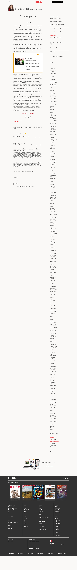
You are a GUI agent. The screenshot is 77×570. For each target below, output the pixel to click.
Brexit (25, 505)
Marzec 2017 (52, 244)
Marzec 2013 (52, 319)
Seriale (40, 509)
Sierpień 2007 (53, 424)
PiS (9, 524)
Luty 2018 (52, 227)
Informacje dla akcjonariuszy (34, 548)
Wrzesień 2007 (53, 423)
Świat (25, 503)
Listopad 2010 (53, 363)
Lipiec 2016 (52, 256)
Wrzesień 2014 (53, 291)
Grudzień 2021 (53, 154)
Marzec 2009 (52, 394)
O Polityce (10, 546)
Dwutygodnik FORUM (11, 553)
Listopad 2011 (53, 344)
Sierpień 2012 (53, 330)
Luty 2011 (52, 358)
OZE (25, 523)
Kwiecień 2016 (53, 261)
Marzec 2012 (52, 338)
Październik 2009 (53, 383)
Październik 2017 (53, 233)
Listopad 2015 (53, 269)
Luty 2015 (52, 283)
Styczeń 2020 (53, 191)
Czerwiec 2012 (53, 333)
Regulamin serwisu (32, 539)
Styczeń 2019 (53, 209)
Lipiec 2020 (52, 181)
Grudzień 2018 (53, 211)
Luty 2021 (52, 170)
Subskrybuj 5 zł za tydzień (48, 466)
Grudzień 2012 (53, 324)
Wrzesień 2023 (53, 122)
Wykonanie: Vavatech (50, 553)
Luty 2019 (52, 208)
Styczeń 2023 (53, 134)
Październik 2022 (53, 139)
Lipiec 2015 (52, 275)
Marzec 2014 (52, 300)
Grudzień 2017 (53, 230)
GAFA (25, 524)
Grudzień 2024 (53, 98)
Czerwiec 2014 (53, 296)
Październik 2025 (53, 82)
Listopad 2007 (53, 420)
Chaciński (57, 509)
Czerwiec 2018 (53, 220)
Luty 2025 (52, 95)
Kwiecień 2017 (53, 242)
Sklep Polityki (57, 535)
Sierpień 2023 (53, 123)
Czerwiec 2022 (53, 145)
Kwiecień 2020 (53, 186)
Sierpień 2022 (53, 142)
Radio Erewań (53, 439)
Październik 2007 (53, 421)
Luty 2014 (52, 302)
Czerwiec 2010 (53, 371)
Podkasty (56, 526)
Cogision (40, 553)
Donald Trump (26, 508)
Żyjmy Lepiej (10, 512)
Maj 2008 (52, 410)
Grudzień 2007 (53, 418)
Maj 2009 (52, 391)
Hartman (56, 506)
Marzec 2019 (52, 206)
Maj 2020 (52, 184)
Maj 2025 (52, 90)
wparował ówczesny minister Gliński (25, 89)
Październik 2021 (53, 158)
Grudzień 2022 (53, 136)
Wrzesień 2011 (53, 347)
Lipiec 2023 (52, 125)
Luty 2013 (52, 321)
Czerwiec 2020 (53, 183)
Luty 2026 (52, 76)
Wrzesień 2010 (53, 366)
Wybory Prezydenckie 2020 (13, 522)
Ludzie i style (57, 520)
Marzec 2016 (52, 263)
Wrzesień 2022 (53, 140)
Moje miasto (57, 524)
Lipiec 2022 (52, 143)
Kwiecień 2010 (53, 374)
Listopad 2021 (53, 156)
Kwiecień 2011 (53, 355)
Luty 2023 (52, 132)
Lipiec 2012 (52, 332)
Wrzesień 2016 (53, 253)
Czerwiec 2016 (53, 258)
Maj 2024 (52, 109)
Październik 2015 (53, 271)
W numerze (10, 503)
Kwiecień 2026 (53, 73)
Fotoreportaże (57, 528)
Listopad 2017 (53, 231)
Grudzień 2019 (53, 192)
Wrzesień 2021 (53, 159)
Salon (9, 511)
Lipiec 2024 (52, 106)
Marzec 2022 (52, 150)
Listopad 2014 (53, 288)
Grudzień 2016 (53, 249)
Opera (52, 434)
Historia (56, 518)
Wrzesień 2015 (53, 272)
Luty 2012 (52, 340)
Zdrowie (41, 523)
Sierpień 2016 (53, 255)
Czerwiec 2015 (53, 277)
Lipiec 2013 (52, 313)
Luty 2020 (52, 189)
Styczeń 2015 (53, 285)
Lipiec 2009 (52, 388)
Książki (40, 505)
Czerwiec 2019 (53, 201)
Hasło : (17, 180)
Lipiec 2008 (52, 407)
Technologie (41, 526)
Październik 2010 (53, 365)
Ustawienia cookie (32, 546)
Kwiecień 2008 (53, 412)
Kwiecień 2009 (53, 393)
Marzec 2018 (52, 225)
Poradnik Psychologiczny (13, 508)
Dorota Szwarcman (16, 136)
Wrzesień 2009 (53, 385)
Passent (56, 505)
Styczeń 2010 (53, 379)
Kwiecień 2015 (53, 280)
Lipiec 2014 (52, 294)
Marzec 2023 (52, 131)
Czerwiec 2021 (53, 164)
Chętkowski (57, 511)
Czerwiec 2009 (53, 390)
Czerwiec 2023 (53, 126)
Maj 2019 (52, 203)
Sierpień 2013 (53, 311)
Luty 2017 (52, 245)
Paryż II (51, 448)
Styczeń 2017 (53, 247)
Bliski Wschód (26, 509)
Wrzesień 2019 (53, 197)
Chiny (25, 512)
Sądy (9, 530)
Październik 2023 (53, 120)
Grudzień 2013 (53, 305)
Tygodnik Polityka (11, 505)
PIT (24, 520)
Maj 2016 (52, 260)
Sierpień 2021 (53, 161)
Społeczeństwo (57, 521)
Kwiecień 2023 (53, 129)
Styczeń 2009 (53, 398)
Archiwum (57, 529)
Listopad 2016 (53, 250)
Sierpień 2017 (53, 236)
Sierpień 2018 (53, 217)
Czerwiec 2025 (53, 89)
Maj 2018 (52, 222)
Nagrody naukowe (42, 529)
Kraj (9, 520)
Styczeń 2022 (53, 153)
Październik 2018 (53, 214)
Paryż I (51, 446)
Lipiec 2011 (52, 351)
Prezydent (10, 528)
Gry (40, 514)
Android (52, 543)
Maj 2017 (52, 241)
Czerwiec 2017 (53, 239)
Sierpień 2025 (53, 85)
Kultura (40, 503)
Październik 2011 (53, 346)
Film (40, 508)
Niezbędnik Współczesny (12, 509)
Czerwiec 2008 (53, 409)
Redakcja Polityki (11, 539)
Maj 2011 (52, 354)
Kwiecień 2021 (53, 167)
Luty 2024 (52, 114)
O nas (56, 534)
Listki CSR (26, 526)
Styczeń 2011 (52, 360)
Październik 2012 (53, 327)
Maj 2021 (52, 165)
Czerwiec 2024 (53, 107)
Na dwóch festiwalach (57, 18)
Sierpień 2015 (53, 274)
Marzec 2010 (52, 376)
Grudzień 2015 (53, 267)
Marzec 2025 (52, 93)
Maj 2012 (52, 335)
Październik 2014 (53, 289)
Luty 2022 (52, 151)
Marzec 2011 (52, 357)
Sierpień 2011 (52, 349)
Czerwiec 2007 (53, 427)
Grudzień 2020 (53, 173)
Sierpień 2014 (53, 292)
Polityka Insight (20, 553)
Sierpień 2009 (53, 387)
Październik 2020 (53, 176)
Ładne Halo (42, 553)
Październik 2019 (53, 195)
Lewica (9, 525)
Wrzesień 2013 (53, 310)
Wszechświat (41, 524)
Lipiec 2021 (52, 162)
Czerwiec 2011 (53, 352)
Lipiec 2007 (52, 426)
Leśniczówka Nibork (30, 553)
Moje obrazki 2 (53, 445)
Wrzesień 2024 (53, 103)
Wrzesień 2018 (53, 216)
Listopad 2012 (53, 325)
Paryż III (51, 451)
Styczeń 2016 (53, 266)
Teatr (40, 512)
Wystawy (41, 511)
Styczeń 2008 (53, 416)
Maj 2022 (52, 147)
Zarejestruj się (31, 186)
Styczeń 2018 (53, 228)
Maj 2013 (52, 316)
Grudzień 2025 (53, 79)
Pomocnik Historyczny (12, 506)
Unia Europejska (27, 506)
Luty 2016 (52, 264)
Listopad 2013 (53, 307)
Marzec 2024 (52, 112)
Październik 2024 (53, 101)
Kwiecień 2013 (53, 318)
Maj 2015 (52, 278)
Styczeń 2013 (53, 322)
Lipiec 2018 (52, 219)
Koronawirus (10, 516)
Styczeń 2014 (53, 303)
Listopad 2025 (53, 81)
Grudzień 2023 (53, 117)
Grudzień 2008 (53, 399)
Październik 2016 (53, 252)
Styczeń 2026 (53, 78)
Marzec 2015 (52, 281)
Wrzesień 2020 (53, 178)
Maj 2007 (52, 429)
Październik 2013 (53, 308)
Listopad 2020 (53, 175)
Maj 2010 (52, 372)
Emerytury (26, 518)
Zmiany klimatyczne (43, 528)
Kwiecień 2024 (53, 111)
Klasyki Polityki (58, 523)
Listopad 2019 (53, 194)
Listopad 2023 (53, 118)
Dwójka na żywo (53, 443)
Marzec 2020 (52, 187)
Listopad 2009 (53, 382)
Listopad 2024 (53, 100)
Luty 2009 (52, 396)
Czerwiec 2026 (53, 70)
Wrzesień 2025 (53, 84)
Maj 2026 (52, 71)
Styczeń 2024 (53, 115)
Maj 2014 (52, 297)
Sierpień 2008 (53, 405)
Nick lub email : (16, 177)
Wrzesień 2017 (53, 234)
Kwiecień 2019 (53, 205)
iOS (50, 543)
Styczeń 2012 (53, 341)
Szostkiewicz (57, 508)
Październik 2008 (53, 402)
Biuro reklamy (10, 541)
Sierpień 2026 (53, 67)
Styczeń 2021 (53, 172)
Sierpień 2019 (53, 198)
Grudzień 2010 (53, 361)
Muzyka (40, 506)
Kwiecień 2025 (53, 92)
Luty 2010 (52, 377)
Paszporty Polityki (42, 516)
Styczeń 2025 (53, 96)
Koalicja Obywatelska (12, 527)
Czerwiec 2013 (53, 314)
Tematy (56, 532)
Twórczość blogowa (54, 433)
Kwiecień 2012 (53, 336)
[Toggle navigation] (9, 2)
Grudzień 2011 (53, 343)
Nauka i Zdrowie (42, 521)
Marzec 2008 (52, 413)
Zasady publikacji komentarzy (34, 541)
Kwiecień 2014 (53, 299)
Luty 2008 (52, 415)
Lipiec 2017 (52, 238)
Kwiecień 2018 (53, 223)
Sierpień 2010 (53, 368)
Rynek (25, 516)
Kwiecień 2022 (53, 148)
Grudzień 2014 (53, 286)
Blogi (56, 503)
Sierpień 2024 (53, 104)
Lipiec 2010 (52, 369)
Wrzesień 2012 (53, 329)
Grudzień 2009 (53, 380)
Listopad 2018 (53, 212)
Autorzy (56, 531)
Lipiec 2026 (52, 68)
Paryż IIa (52, 449)
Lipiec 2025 (52, 87)
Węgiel (25, 521)
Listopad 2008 (53, 401)
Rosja (25, 511)
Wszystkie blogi (58, 512)
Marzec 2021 (52, 169)
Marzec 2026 (52, 74)
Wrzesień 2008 (53, 404)
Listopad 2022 (53, 137)
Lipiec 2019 (52, 200)
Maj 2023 (52, 128)
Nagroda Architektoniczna (44, 517)
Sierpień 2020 (53, 180)
